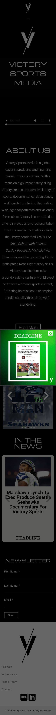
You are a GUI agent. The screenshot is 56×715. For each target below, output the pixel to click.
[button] (50, 333)
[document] (28, 357)
